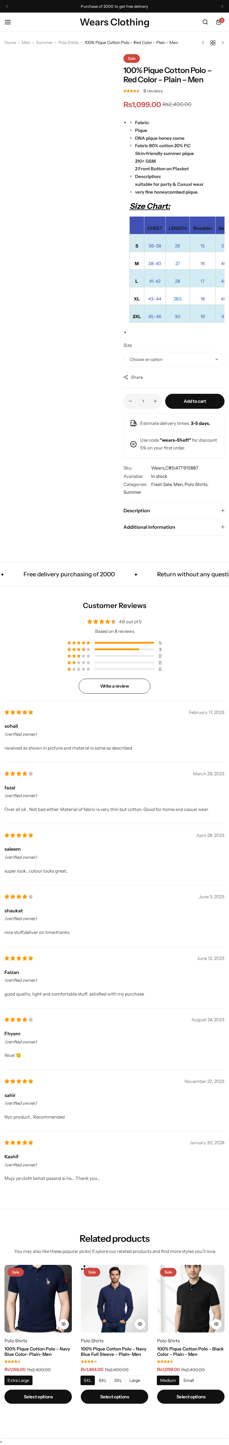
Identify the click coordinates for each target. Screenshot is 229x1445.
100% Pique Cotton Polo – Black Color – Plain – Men (190, 1351)
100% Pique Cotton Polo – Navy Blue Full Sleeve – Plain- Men (113, 1351)
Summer (44, 42)
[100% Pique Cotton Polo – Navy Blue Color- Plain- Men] (38, 1298)
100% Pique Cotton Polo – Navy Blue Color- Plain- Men (37, 1351)
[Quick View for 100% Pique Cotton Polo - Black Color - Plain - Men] (216, 1324)
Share (137, 377)
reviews (153, 91)
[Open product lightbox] (108, 303)
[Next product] (221, 43)
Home (10, 42)
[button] (7, 6)
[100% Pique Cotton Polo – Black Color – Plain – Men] (191, 1298)
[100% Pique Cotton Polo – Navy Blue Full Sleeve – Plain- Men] (114, 1298)
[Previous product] (204, 43)
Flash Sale (161, 484)
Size (127, 345)
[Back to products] (213, 42)
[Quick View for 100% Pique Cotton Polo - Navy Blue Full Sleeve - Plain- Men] (140, 1324)
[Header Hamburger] (10, 22)
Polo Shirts (68, 42)
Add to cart (195, 401)
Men (26, 42)
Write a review (114, 686)
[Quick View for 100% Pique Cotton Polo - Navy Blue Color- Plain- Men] (63, 1324)
